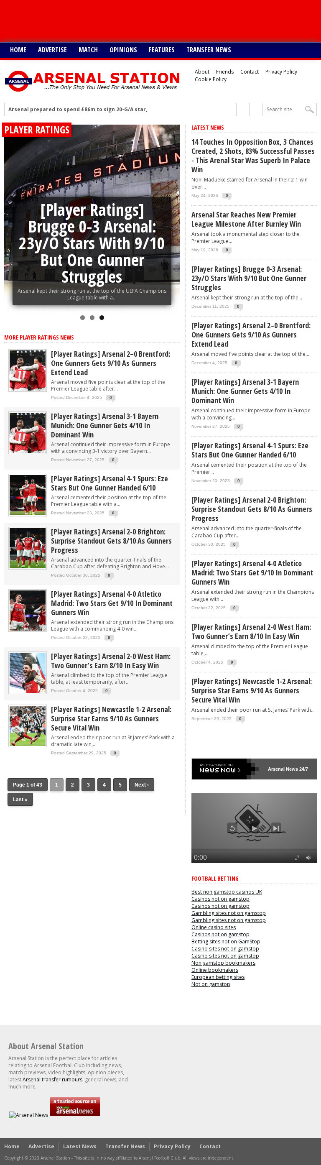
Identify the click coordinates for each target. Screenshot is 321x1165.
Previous (12, 208)
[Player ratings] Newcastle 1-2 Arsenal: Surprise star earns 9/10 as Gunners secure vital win (111, 718)
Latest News (80, 1146)
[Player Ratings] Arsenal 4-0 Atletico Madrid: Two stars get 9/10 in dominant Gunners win (112, 603)
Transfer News (208, 49)
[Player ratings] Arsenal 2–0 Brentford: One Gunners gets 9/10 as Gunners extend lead (110, 363)
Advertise (52, 49)
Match (88, 49)
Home (18, 49)
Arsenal (276, 769)
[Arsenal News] (28, 1115)
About (202, 71)
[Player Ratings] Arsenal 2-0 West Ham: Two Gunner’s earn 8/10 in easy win (111, 660)
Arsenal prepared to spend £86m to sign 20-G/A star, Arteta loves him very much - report (126, 109)
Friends (225, 71)
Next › (142, 785)
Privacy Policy (281, 71)
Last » (20, 799)
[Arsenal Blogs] (75, 1115)
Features (162, 49)
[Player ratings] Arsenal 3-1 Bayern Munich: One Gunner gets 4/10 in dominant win (104, 425)
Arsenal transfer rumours (52, 1079)
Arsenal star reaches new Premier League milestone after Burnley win (246, 219)
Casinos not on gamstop (220, 898)
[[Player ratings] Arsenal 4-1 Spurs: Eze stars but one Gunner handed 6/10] (27, 514)
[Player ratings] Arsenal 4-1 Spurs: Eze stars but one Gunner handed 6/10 (109, 483)
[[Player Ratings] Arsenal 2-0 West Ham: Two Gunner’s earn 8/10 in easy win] (27, 692)
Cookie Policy (211, 79)
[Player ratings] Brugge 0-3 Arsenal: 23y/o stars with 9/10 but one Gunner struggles (92, 243)
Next (171, 208)
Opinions (123, 49)
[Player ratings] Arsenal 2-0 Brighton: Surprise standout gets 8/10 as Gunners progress (111, 540)
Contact (249, 71)
